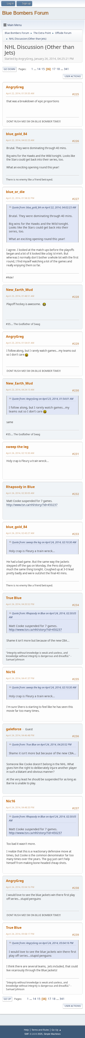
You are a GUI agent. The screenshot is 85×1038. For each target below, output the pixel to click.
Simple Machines (52, 1034)
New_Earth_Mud (19, 289)
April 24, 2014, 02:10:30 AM (20, 453)
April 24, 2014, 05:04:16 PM (20, 887)
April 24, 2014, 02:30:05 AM (20, 493)
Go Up (7, 998)
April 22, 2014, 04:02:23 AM (20, 140)
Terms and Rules (40, 1029)
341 (66, 69)
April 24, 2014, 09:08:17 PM (20, 933)
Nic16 (10, 672)
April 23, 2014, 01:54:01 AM (20, 342)
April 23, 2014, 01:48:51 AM (20, 295)
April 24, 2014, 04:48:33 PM (20, 807)
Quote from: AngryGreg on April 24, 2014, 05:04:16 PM (42, 943)
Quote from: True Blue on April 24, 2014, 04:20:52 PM (41, 744)
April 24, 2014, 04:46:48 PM (20, 735)
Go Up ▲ (56, 1029)
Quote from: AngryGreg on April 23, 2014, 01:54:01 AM (42, 399)
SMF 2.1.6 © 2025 (33, 1034)
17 (53, 69)
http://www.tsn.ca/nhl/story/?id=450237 (32, 505)
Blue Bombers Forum (25, 13)
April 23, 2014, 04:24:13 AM (20, 389)
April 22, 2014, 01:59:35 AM (20, 93)
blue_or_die (15, 191)
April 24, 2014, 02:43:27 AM (20, 533)
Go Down (9, 69)
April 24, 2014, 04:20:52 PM (20, 604)
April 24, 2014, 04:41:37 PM (20, 678)
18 (58, 69)
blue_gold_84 (16, 134)
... (35, 69)
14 (38, 69)
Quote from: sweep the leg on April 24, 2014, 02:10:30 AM (44, 542)
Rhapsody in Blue (20, 487)
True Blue (13, 598)
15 (43, 69)
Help (26, 1029)
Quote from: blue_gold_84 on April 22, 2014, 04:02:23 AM (44, 207)
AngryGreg (15, 87)
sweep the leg (17, 446)
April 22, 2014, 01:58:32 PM (20, 198)
